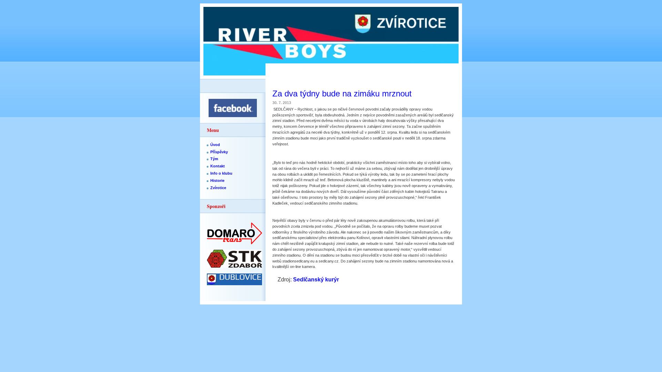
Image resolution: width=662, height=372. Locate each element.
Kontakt (217, 166)
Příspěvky (219, 152)
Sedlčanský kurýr (316, 279)
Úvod (215, 145)
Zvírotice (218, 188)
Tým (214, 159)
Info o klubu (221, 173)
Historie (217, 180)
